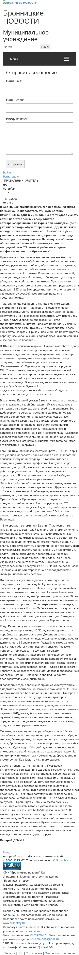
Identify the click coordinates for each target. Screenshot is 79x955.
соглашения (34, 931)
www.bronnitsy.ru (14, 923)
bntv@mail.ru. (39, 935)
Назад (7, 852)
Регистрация (11, 176)
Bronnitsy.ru (63, 860)
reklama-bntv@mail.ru (44, 939)
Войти (7, 172)
